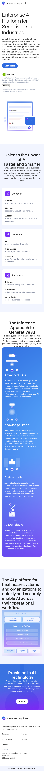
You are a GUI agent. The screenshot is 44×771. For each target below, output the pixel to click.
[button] (41, 3)
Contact (5, 745)
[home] (14, 3)
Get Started (10, 65)
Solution (23, 734)
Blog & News (7, 739)
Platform (23, 739)
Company (5, 734)
